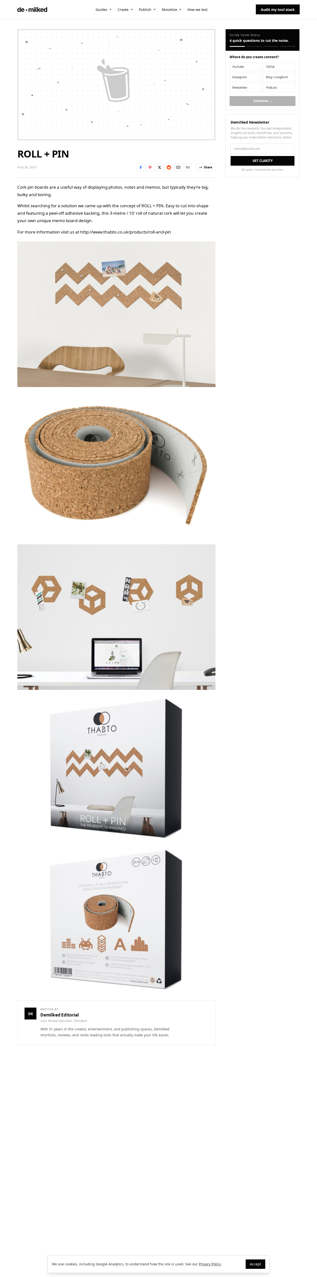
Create (123, 9)
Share (208, 167)
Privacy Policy (210, 1264)
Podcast (271, 87)
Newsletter (239, 87)
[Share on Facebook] (141, 167)
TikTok (270, 67)
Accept (255, 1264)
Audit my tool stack (278, 9)
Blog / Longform (277, 77)
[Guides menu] (110, 9)
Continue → (262, 101)
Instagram (239, 77)
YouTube (238, 67)
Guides (101, 9)
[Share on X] (159, 167)
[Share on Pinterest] (150, 167)
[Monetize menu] (180, 9)
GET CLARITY (263, 160)
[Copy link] (188, 167)
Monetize (169, 9)
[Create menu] (132, 9)
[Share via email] (178, 167)
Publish (145, 9)
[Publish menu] (154, 9)
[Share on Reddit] (169, 167)
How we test (197, 9)
